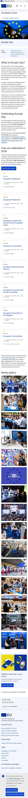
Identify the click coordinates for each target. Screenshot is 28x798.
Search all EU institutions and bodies (11, 768)
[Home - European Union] (8, 6)
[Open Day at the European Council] (14, 622)
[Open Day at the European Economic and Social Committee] (14, 402)
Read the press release (8, 168)
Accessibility (4, 760)
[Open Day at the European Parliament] (14, 530)
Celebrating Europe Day (17, 52)
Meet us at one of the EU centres (10, 735)
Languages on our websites (8, 751)
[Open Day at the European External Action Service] (14, 420)
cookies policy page (14, 778)
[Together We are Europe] (14, 475)
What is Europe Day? (16, 50)
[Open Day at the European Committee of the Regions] (14, 585)
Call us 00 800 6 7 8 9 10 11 (9, 728)
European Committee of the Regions (13, 314)
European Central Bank (12, 336)
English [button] (17, 6)
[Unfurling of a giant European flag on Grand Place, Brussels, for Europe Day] (14, 548)
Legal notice (4, 755)
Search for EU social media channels (11, 743)
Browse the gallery (7, 685)
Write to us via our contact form (9, 733)
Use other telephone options (9, 730)
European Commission (12, 246)
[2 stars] (4, 702)
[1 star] (3, 702)
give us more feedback (10, 706)
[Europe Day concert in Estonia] (14, 512)
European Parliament (11, 179)
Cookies (3, 758)
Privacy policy (5, 753)
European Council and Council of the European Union (13, 223)
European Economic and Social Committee (13, 291)
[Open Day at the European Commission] (14, 384)
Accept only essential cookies (15, 794)
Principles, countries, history (11, 18)
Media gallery (14, 56)
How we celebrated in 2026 (17, 54)
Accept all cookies (12, 790)
